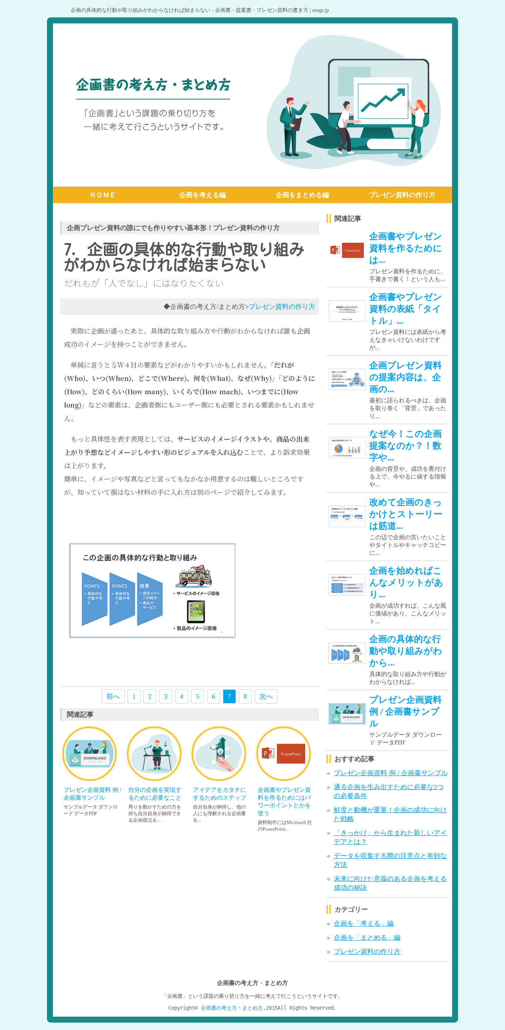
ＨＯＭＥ (102, 195)
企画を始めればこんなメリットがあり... (406, 582)
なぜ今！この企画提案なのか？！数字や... (405, 445)
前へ (113, 696)
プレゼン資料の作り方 (402, 195)
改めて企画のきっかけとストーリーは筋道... (406, 514)
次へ (266, 696)
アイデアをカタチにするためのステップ (219, 794)
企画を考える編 (202, 195)
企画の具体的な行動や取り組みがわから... (405, 651)
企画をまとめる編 (302, 195)
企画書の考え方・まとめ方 (232, 1008)
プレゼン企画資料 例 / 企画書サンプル (92, 794)
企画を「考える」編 (364, 923)
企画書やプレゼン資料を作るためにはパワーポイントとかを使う (284, 801)
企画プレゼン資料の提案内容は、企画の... (405, 377)
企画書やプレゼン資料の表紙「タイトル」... (405, 308)
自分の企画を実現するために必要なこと (155, 794)
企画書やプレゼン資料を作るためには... (405, 248)
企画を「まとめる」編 (367, 937)
